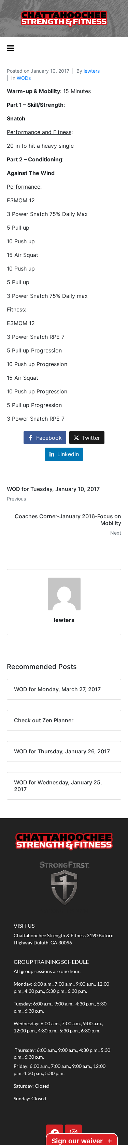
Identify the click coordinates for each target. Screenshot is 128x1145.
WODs (24, 78)
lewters (92, 71)
